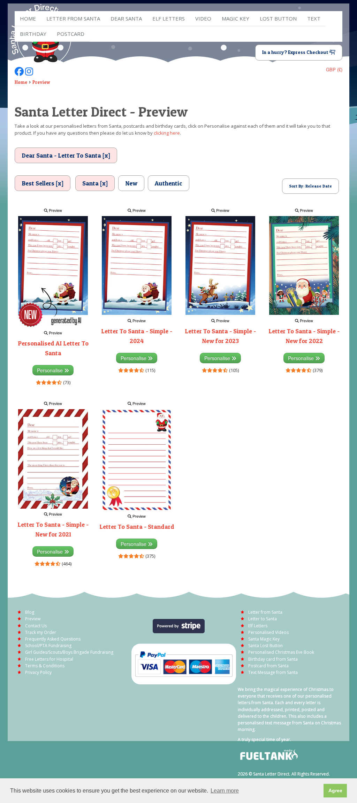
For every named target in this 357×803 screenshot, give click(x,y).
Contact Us (36, 626)
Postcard (70, 33)
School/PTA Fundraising (48, 646)
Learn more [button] (225, 791)
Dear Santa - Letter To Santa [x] (66, 155)
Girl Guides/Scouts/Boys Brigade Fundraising (69, 652)
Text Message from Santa (273, 672)
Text (313, 18)
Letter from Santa (73, 18)
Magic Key (235, 18)
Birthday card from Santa (273, 659)
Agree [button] (335, 790)
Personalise (50, 370)
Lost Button (278, 18)
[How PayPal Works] (183, 663)
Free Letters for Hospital (49, 659)
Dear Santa (126, 18)
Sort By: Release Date (310, 186)
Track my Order (40, 632)
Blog (29, 612)
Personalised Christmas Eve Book (281, 652)
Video (203, 18)
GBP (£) (334, 69)
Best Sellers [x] (42, 183)
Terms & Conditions (44, 666)
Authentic (168, 183)
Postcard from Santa (268, 666)
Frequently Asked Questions (53, 639)
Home (28, 18)
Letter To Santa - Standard (136, 526)
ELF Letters (168, 18)
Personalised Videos (268, 632)
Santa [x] (95, 183)
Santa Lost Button (265, 646)
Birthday (33, 33)
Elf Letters (257, 626)
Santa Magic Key (264, 639)
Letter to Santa (262, 619)
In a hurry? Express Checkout (295, 52)
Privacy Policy (38, 672)
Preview (41, 82)
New (131, 183)
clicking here (167, 133)
